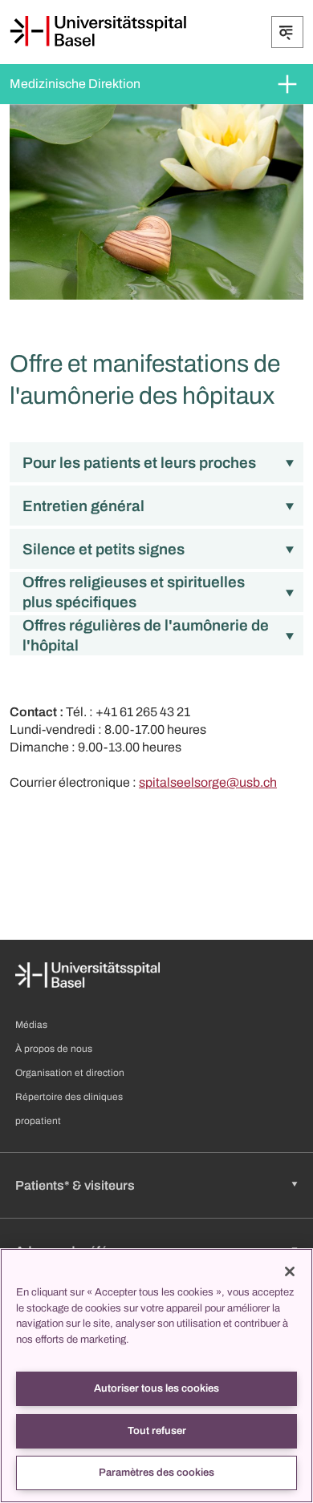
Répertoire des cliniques (69, 1096)
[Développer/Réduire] (287, 32)
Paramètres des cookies (156, 1472)
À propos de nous (53, 1048)
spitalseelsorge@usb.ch (208, 782)
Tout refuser (157, 1431)
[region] (156, 1375)
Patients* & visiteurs (75, 1185)
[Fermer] (289, 1271)
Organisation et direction (69, 1072)
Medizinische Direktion (75, 84)
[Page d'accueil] (98, 31)
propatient (38, 1120)
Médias (31, 1024)
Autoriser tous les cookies (156, 1388)
